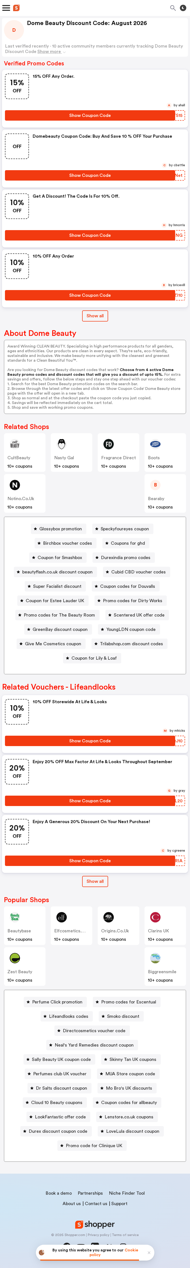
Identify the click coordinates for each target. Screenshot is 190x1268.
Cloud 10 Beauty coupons (56, 1102)
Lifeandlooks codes (68, 1016)
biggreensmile (162, 972)
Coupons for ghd (128, 543)
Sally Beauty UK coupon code (61, 1059)
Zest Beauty (19, 972)
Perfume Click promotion (57, 1002)
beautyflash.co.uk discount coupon (57, 572)
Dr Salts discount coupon (61, 1088)
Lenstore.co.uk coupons (129, 1117)
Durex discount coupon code (58, 1131)
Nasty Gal (64, 458)
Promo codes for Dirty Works (132, 600)
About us (72, 1203)
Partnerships (90, 1193)
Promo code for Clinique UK (94, 1145)
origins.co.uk (115, 931)
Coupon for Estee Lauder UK (55, 600)
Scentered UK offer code (139, 615)
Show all (95, 316)
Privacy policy (98, 1235)
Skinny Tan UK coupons (133, 1059)
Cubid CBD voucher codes (138, 572)
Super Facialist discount (57, 586)
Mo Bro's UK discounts (129, 1088)
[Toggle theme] (183, 7)
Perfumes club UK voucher (60, 1074)
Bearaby (156, 498)
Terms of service (125, 1235)
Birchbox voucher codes (67, 543)
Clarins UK (158, 931)
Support (119, 1203)
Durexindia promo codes (125, 557)
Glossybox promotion (60, 529)
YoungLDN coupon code (131, 629)
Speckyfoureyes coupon (125, 529)
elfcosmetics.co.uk (74, 931)
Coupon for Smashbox (60, 557)
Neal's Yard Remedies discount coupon (94, 1045)
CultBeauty (18, 458)
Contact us (96, 1203)
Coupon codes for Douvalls (127, 586)
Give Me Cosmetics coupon (53, 644)
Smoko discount (123, 1016)
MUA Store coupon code (130, 1074)
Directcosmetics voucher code (94, 1030)
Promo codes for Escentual (128, 1002)
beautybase (19, 931)
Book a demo (59, 1193)
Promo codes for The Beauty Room (59, 615)
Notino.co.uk (20, 498)
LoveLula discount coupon (132, 1131)
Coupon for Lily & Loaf (94, 658)
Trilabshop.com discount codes (131, 644)
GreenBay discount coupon (60, 629)
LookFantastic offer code (60, 1117)
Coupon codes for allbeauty (129, 1102)
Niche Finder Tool (127, 1193)
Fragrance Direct (118, 458)
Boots (154, 458)
